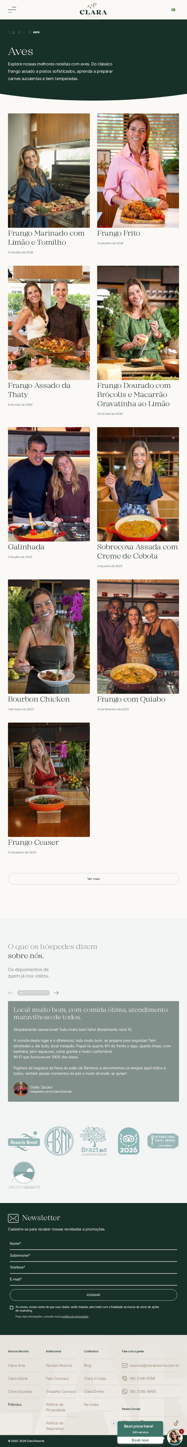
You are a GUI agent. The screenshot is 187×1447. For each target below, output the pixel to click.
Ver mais (93, 879)
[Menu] (12, 10)
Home (13, 32)
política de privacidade (75, 1316)
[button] (10, 993)
